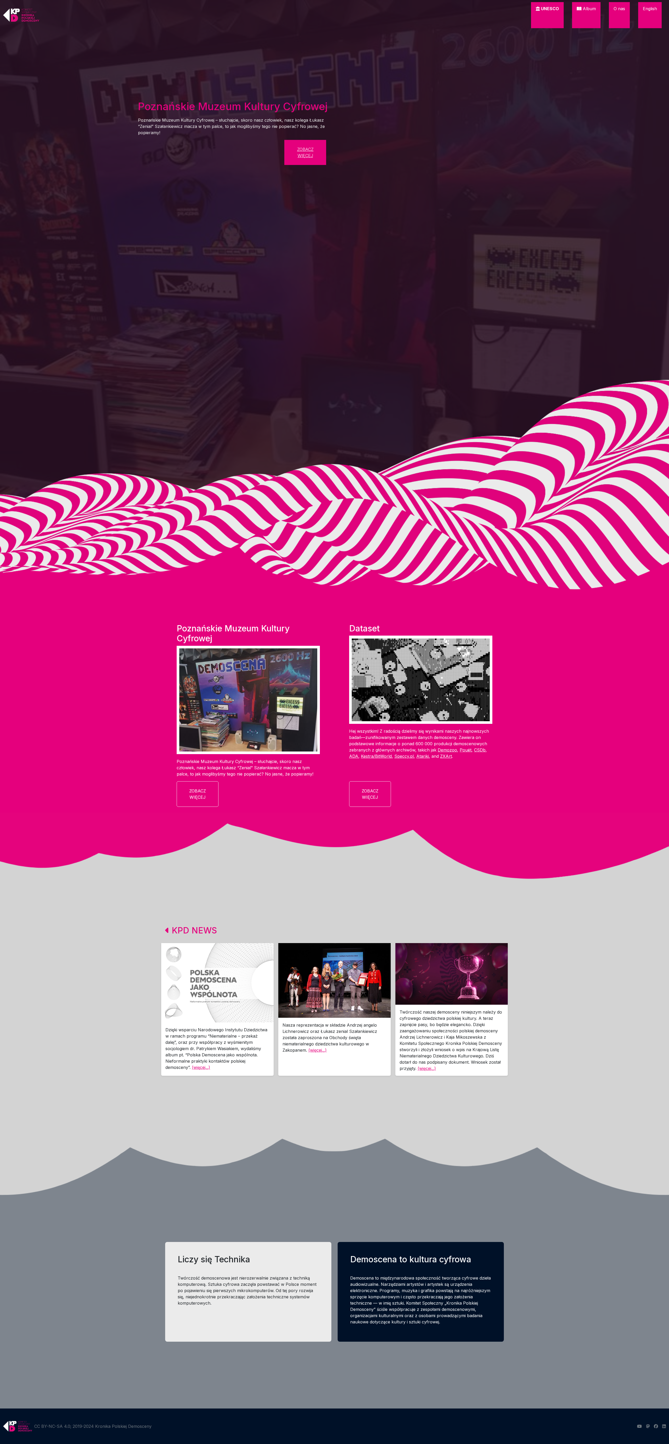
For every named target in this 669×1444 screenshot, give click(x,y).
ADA (353, 756)
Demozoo (447, 750)
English (650, 8)
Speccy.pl (404, 756)
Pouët (465, 750)
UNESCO (549, 8)
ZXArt (446, 756)
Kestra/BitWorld (376, 756)
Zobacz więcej (305, 152)
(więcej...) (201, 1067)
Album (588, 8)
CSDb (480, 750)
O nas (619, 8)
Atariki (422, 756)
